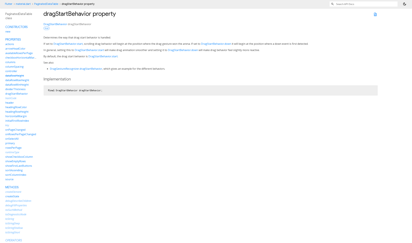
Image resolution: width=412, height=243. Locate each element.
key (7, 125)
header (9, 102)
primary (10, 143)
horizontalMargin (16, 116)
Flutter (8, 4)
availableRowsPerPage (19, 53)
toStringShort (12, 232)
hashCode (10, 98)
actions (9, 44)
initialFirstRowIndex (17, 120)
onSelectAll (12, 138)
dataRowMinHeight (17, 84)
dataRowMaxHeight (17, 80)
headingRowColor (16, 107)
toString (9, 219)
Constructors (16, 27)
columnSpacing (14, 66)
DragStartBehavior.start (68, 44)
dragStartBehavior (16, 93)
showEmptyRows (15, 161)
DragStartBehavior (55, 24)
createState (12, 196)
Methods (12, 187)
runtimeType (12, 152)
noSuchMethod (13, 210)
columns (10, 62)
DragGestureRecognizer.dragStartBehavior (76, 68)
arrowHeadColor (15, 48)
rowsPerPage (13, 148)
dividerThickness (15, 89)
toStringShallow (14, 228)
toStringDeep (12, 223)
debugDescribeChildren (18, 201)
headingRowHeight (16, 111)
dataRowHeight (14, 75)
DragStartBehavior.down (216, 44)
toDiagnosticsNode (15, 214)
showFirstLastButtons (18, 166)
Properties (13, 39)
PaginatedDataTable (46, 4)
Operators (13, 240)
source (9, 179)
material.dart (23, 4)
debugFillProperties (16, 205)
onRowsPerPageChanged (20, 134)
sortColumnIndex (15, 175)
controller (11, 71)
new (7, 31)
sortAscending (14, 170)
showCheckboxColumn (19, 157)
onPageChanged (15, 129)
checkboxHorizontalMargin (21, 57)
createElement (13, 192)
